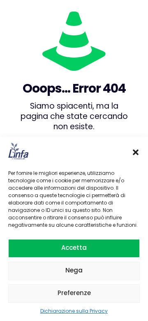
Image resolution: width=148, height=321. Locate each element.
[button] (136, 152)
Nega (74, 270)
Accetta (74, 247)
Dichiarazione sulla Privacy (74, 310)
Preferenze (74, 292)
